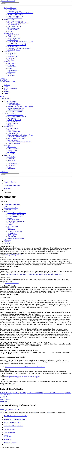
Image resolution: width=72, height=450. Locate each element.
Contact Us (7, 85)
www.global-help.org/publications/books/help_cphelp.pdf (22, 377)
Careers (10, 68)
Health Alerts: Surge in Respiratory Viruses (20, 41)
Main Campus (12, 53)
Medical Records (13, 29)
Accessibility (7, 439)
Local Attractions (13, 226)
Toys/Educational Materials (16, 238)
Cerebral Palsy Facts (10, 209)
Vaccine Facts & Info (14, 38)
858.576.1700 (4, 80)
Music (9, 228)
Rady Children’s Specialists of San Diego (16, 416)
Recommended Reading (15, 231)
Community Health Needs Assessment (19, 48)
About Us (7, 61)
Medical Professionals (10, 88)
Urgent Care (11, 58)
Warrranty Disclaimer (10, 443)
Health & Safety (8, 33)
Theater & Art (12, 236)
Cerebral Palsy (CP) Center (12, 185)
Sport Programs (12, 235)
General (10, 224)
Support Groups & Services (16, 14)
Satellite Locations (13, 55)
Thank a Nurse (4, 401)
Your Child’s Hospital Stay (15, 21)
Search (2, 96)
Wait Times (11, 60)
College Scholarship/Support (16, 221)
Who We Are (11, 63)
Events (10, 73)
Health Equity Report (14, 50)
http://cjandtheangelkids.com (13, 255)
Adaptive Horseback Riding (16, 214)
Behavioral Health (13, 9)
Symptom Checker (13, 35)
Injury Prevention (13, 46)
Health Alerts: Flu (13, 40)
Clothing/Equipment (14, 219)
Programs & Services (10, 8)
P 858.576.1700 (4, 98)
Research (6, 91)
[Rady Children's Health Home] (7, 1)
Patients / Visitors (9, 19)
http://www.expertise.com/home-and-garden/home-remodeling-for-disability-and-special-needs (34, 274)
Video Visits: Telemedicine (15, 16)
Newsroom (11, 65)
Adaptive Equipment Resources (17, 213)
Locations (7, 51)
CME (5, 90)
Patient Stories (12, 67)
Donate (6, 93)
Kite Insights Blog (13, 70)
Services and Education (11, 208)
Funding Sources (13, 223)
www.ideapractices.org (12, 283)
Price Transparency (9, 429)
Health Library (12, 36)
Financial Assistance (14, 28)
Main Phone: (35, 393)
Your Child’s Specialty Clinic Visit (18, 23)
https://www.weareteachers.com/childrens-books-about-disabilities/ (25, 367)
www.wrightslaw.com (11, 385)
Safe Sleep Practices (13, 24)
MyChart (10, 31)
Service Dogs (11, 233)
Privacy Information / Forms (12, 422)
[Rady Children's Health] (7, 81)
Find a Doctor (4, 78)
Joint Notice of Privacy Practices (13, 426)
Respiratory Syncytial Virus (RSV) (18, 43)
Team (5, 206)
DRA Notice (7, 436)
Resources (7, 189)
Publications (11, 75)
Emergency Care (12, 56)
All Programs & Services (15, 18)
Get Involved (11, 72)
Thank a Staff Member (6, 409)
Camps (10, 218)
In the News (7, 240)
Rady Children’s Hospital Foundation (15, 419)
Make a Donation (5, 399)
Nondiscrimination (9, 432)
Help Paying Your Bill (14, 26)
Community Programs (14, 11)
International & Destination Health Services (20, 13)
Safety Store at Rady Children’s (17, 45)
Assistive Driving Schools (15, 216)
